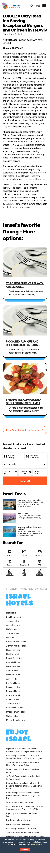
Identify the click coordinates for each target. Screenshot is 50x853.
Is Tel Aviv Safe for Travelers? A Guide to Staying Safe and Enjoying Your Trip (24, 808)
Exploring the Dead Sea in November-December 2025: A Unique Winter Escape (24, 750)
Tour (24, 572)
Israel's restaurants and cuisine (23, 430)
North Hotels (12, 637)
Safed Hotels (12, 670)
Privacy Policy (26, 588)
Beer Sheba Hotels (14, 708)
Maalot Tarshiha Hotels (16, 720)
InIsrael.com (25, 584)
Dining (9, 552)
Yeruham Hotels (13, 703)
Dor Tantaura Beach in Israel (18, 820)
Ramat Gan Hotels (14, 658)
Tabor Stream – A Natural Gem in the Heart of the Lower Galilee (22, 764)
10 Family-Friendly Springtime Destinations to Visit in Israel (24, 778)
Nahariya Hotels (13, 666)
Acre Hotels (11, 679)
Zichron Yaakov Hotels (16, 646)
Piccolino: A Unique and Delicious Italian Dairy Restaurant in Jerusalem (24, 343)
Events (9, 562)
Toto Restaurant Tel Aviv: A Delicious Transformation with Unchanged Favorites (25, 285)
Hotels (24, 552)
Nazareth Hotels (13, 674)
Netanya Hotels (13, 650)
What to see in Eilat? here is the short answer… (22, 771)
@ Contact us (41, 588)
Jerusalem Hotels (14, 625)
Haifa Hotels (11, 629)
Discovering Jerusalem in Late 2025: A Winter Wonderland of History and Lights (24, 757)
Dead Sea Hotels (13, 617)
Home (5, 588)
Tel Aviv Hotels (12, 621)
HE (39, 5)
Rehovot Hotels (13, 691)
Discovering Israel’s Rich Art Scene (21, 828)
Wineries (39, 572)
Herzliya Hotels (12, 654)
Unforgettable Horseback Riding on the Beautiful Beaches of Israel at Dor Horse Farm (24, 786)
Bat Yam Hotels (13, 683)
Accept (25, 849)
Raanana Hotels (13, 687)
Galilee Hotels (12, 716)
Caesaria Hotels (13, 662)
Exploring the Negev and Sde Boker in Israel (22, 815)
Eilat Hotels (11, 613)
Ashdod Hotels (12, 699)
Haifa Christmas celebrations (19, 824)
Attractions (39, 552)
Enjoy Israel (24, 562)
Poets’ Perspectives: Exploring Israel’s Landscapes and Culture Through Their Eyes (23, 796)
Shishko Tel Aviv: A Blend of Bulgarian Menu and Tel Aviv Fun (25, 401)
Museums (9, 572)
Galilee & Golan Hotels (16, 641)
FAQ (40, 562)
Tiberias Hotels (12, 633)
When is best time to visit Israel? (20, 802)
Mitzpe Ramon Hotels (15, 712)
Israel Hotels (20, 600)
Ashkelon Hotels (13, 695)
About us (14, 588)
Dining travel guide (11, 34)
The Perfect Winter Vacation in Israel (22, 832)
